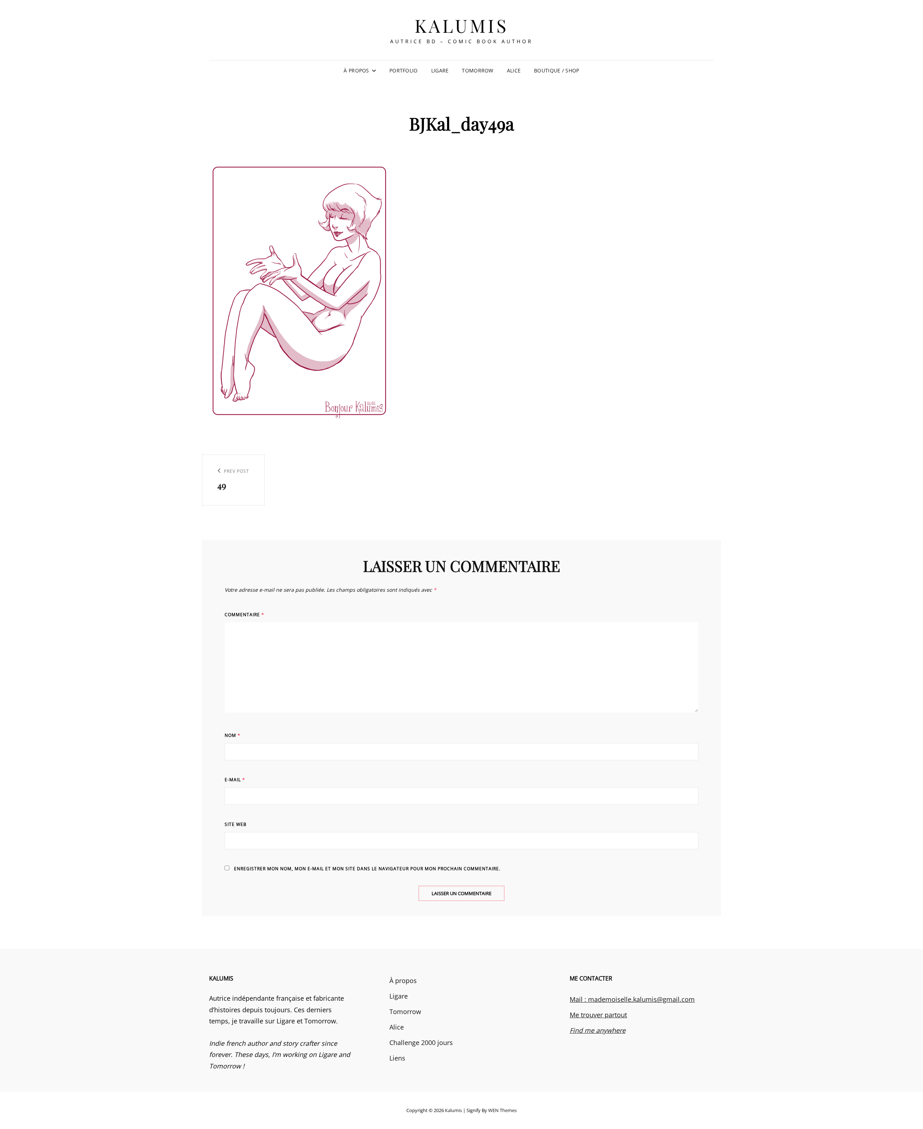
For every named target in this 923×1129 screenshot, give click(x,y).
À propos (356, 70)
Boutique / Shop (556, 70)
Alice (514, 70)
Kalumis (462, 25)
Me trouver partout (598, 1014)
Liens (397, 1058)
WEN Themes (502, 1110)
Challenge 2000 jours (421, 1042)
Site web (236, 824)
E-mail (235, 780)
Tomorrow (477, 70)
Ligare (440, 70)
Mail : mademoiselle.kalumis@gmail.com (632, 999)
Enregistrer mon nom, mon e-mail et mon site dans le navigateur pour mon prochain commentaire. (367, 869)
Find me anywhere (598, 1030)
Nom (232, 735)
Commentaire (244, 615)
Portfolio (403, 70)
